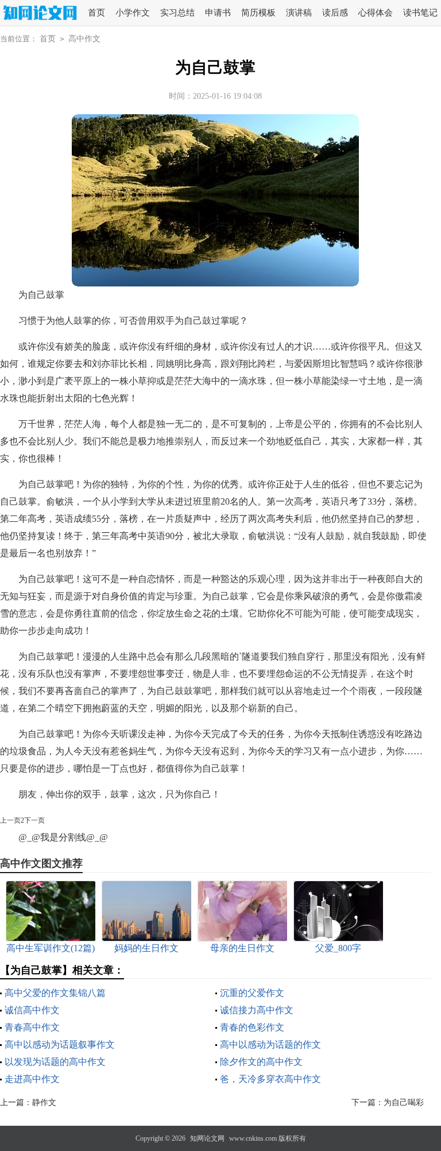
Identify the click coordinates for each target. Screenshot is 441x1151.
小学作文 (132, 12)
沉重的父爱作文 (252, 993)
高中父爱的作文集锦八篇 (55, 993)
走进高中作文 (32, 1079)
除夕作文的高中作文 (261, 1062)
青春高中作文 (32, 1027)
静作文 (44, 1102)
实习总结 (177, 12)
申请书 (218, 12)
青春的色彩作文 (252, 1027)
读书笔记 (420, 12)
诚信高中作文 (32, 1010)
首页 (96, 12)
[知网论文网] (38, 13)
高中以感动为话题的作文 (270, 1044)
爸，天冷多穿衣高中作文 (270, 1079)
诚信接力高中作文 (256, 1010)
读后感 (335, 12)
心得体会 (375, 12)
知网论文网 (207, 1138)
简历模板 (258, 12)
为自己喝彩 (404, 1102)
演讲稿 (299, 12)
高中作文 (84, 38)
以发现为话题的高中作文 (55, 1062)
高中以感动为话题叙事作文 (60, 1044)
